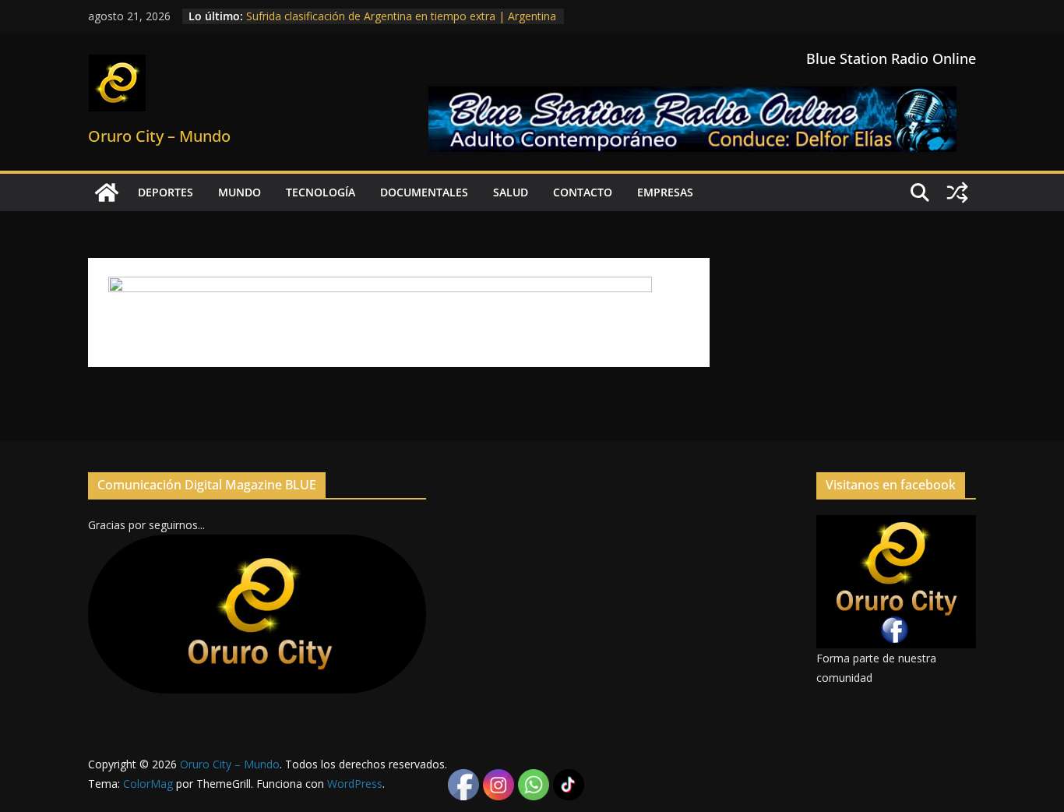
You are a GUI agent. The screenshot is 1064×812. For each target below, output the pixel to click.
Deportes (165, 192)
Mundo (239, 192)
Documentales (424, 192)
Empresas (665, 192)
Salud (510, 192)
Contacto (582, 192)
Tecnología (320, 192)
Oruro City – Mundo (159, 136)
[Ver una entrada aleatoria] (957, 192)
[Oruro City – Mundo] (106, 192)
